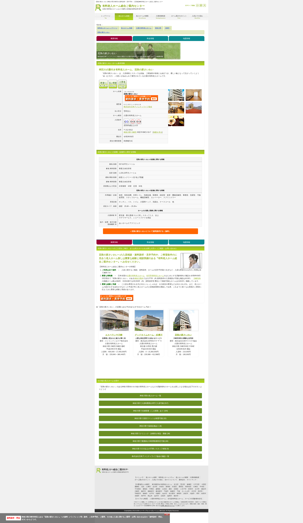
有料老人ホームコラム (166, 477)
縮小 (197, 5)
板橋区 (189, 484)
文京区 (164, 489)
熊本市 (176, 496)
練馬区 (158, 489)
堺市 (197, 493)
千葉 (178, 491)
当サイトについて (171, 480)
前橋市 (145, 493)
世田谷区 (188, 486)
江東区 (148, 486)
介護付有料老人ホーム (136, 276)
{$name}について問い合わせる (141, 98)
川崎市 (137, 491)
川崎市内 (197, 278)
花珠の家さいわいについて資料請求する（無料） (151, 231)
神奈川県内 (138, 278)
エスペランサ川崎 (113, 335)
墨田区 (181, 486)
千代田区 (138, 489)
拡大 (204, 5)
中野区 (151, 489)
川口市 (193, 491)
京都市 (137, 496)
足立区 (176, 484)
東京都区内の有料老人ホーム (162, 484)
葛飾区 (137, 486)
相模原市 (151, 491)
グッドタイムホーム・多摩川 (148, 335)
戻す (200, 5)
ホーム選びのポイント (142, 480)
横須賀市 (159, 491)
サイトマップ (191, 480)
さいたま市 (185, 491)
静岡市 (179, 493)
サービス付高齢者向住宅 (193, 499)
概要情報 (114, 38)
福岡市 (169, 496)
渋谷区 (161, 486)
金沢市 (156, 496)
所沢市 (200, 491)
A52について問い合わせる (116, 298)
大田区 (203, 484)
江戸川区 (196, 484)
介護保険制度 (194, 477)
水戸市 (151, 493)
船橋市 (172, 491)
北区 (142, 486)
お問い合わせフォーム (167, 505)
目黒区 (176, 489)
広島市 (163, 496)
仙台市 (164, 493)
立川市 (197, 489)
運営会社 (182, 480)
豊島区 (145, 489)
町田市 (190, 489)
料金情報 (150, 38)
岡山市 (150, 496)
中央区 (202, 486)
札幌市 (158, 493)
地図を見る (157, 132)
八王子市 (183, 489)
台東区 (195, 486)
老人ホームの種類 (182, 477)
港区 (170, 489)
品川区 (155, 486)
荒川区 (182, 484)
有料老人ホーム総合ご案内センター (123, 7)
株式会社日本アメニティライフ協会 (138, 107)
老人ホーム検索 (151, 477)
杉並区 (174, 486)
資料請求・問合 (13, 518)
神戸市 (143, 496)
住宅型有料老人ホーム (155, 276)
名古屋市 (172, 493)
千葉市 (166, 491)
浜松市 (185, 493)
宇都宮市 (138, 493)
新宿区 (168, 486)
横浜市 (203, 489)
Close (167, 514)
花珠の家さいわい (183, 335)
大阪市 (192, 493)
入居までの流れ (157, 480)
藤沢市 (143, 491)
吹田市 (203, 493)
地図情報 (186, 38)
